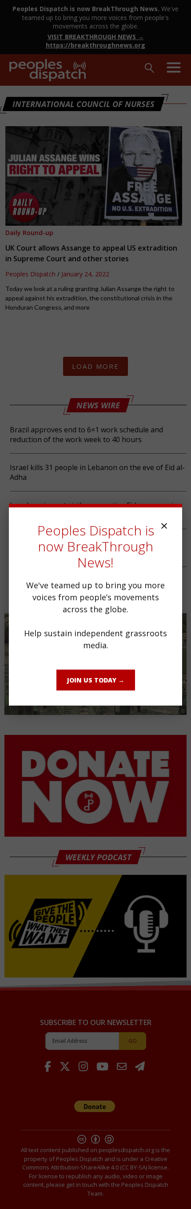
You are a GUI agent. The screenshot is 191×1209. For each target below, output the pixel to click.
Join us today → (95, 680)
